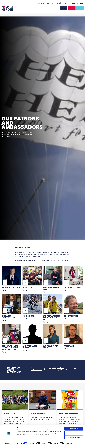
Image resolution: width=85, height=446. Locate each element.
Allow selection (73, 432)
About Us (54, 8)
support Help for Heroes (56, 368)
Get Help (31, 8)
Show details (69, 443)
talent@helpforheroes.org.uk (59, 260)
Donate (72, 8)
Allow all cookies (74, 428)
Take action (43, 8)
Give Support (20, 8)
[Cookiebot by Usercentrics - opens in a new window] (8, 443)
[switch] (37, 443)
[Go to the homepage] (7, 8)
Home (2, 14)
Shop (79, 8)
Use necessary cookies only (73, 437)
